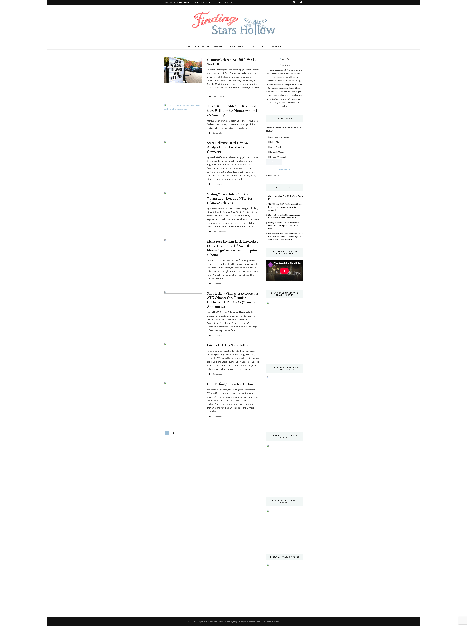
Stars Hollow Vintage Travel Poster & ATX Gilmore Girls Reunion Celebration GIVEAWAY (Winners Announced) (232, 300)
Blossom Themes (255, 622)
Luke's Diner (275, 142)
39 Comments (217, 335)
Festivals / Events (277, 152)
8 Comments (217, 283)
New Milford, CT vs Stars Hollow (230, 383)
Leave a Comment (219, 96)
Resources (188, 2)
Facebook (228, 2)
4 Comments (217, 133)
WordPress (276, 622)
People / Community (278, 157)
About (211, 2)
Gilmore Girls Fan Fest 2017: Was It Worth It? (231, 61)
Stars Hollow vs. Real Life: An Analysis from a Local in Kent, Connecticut (227, 147)
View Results (284, 169)
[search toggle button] (301, 2)
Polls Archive (273, 175)
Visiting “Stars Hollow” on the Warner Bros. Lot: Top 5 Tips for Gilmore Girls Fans (229, 198)
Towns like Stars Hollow (173, 2)
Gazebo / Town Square (279, 137)
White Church (275, 147)
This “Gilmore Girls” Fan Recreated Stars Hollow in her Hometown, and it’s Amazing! (232, 110)
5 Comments (217, 374)
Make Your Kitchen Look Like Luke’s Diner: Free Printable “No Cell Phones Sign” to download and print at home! (232, 248)
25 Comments (217, 184)
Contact (219, 2)
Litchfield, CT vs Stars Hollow (228, 345)
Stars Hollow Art (201, 2)
